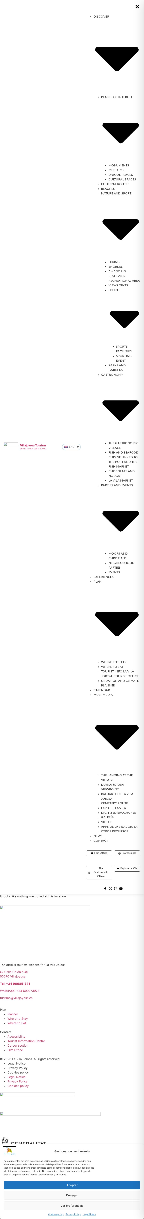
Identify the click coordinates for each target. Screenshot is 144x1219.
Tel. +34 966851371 (15, 984)
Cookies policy (56, 1214)
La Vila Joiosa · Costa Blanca (33, 449)
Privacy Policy (73, 1214)
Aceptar (72, 1185)
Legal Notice (89, 1214)
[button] (71, 447)
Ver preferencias (72, 1205)
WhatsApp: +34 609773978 (19, 991)
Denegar (72, 1195)
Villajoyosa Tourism (33, 445)
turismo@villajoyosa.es (16, 998)
